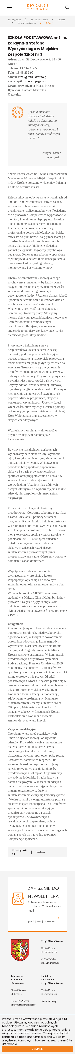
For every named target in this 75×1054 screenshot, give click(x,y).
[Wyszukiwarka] (67, 7)
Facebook (38, 852)
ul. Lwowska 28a (49, 952)
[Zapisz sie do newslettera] (58, 918)
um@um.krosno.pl (50, 962)
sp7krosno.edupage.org (31, 81)
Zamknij (37, 1049)
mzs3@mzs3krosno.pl (32, 77)
